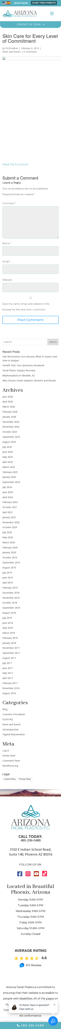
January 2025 (9, 477)
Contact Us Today (29, 24)
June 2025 (7, 451)
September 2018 (11, 607)
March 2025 (8, 467)
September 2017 (11, 652)
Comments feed (11, 760)
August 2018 (9, 612)
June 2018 (7, 622)
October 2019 (9, 557)
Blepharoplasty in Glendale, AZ (18, 375)
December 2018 (10, 592)
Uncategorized (10, 729)
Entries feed (8, 755)
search (53, 341)
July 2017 (7, 663)
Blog (4, 709)
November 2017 (11, 647)
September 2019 (11, 562)
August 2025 (9, 441)
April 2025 (7, 461)
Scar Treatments (44, 2)
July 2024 (7, 487)
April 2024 (7, 497)
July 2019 (7, 572)
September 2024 (11, 482)
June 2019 (7, 577)
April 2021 (7, 512)
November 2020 (11, 522)
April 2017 (7, 678)
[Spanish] (9, 2)
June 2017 (7, 668)
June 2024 (7, 492)
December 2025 (10, 421)
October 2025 (9, 431)
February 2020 (10, 547)
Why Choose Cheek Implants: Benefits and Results (29, 380)
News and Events (11, 51)
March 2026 (8, 406)
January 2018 (9, 642)
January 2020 (9, 552)
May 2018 (7, 627)
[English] (4, 2)
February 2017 (10, 683)
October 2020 (9, 527)
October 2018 (9, 602)
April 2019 (7, 582)
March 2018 (8, 632)
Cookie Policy (10, 779)
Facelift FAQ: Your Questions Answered (23, 365)
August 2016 (9, 693)
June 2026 (7, 396)
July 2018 (7, 617)
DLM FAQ (7, 719)
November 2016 (11, 688)
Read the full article (15, 164)
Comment (9, 203)
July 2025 (7, 446)
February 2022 (10, 502)
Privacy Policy (25, 779)
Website (7, 279)
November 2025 (11, 426)
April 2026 (7, 401)
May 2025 (7, 456)
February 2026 (10, 411)
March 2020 (8, 542)
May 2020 (7, 537)
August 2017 (9, 658)
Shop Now (21, 3)
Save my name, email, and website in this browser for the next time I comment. (25, 306)
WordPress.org (10, 765)
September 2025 (11, 436)
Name (6, 243)
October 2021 (9, 507)
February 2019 (10, 587)
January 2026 (9, 416)
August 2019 (9, 567)
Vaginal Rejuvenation (13, 734)
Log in (5, 750)
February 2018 (10, 637)
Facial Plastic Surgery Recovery (18, 370)
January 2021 (9, 517)
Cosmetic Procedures (13, 714)
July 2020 (7, 532)
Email (6, 261)
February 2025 (10, 472)
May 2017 (7, 673)
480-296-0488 (30, 840)
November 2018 (11, 597)
